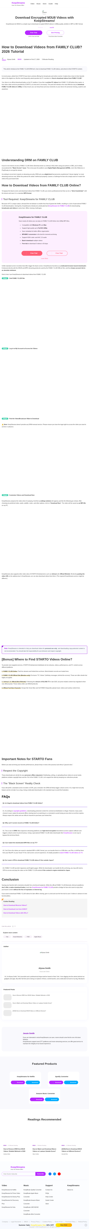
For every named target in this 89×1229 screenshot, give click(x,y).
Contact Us (48, 1190)
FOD (28, 936)
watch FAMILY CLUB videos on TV (71, 852)
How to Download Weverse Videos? (15, 905)
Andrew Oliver (6, 1154)
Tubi (7, 936)
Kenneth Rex (65, 1154)
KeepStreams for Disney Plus (11, 1197)
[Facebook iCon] (49, 1173)
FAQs (47, 1193)
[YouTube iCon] (59, 1173)
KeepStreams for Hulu (8, 1207)
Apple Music (37, 936)
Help (56, 4)
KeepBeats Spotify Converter (32, 1190)
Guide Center (49, 1200)
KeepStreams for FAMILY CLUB (58, 206)
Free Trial (33, 253)
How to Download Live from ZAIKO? (15, 909)
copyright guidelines (20, 811)
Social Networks (17, 936)
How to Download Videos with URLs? (15, 913)
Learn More (44, 258)
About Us (70, 1190)
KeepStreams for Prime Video (11, 1193)
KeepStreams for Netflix (9, 1190)
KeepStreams (67, 833)
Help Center (49, 1197)
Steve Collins (36, 1154)
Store (44, 4)
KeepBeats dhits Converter (32, 1214)
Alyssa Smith (11, 59)
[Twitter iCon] (54, 1173)
